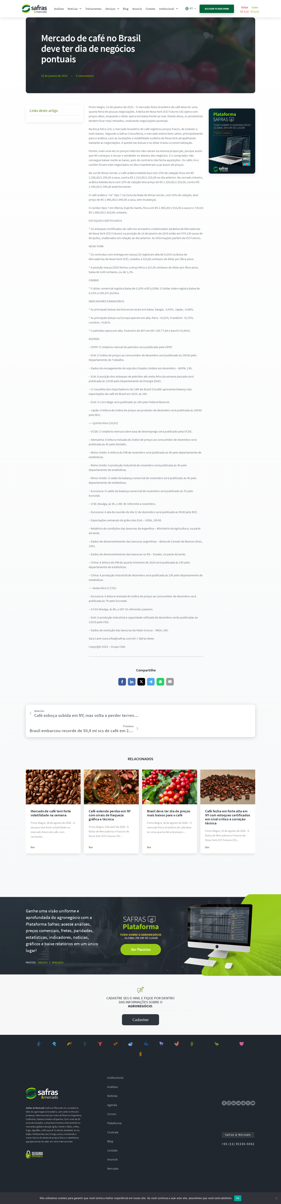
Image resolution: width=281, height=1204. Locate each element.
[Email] (170, 682)
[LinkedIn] (132, 682)
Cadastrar (140, 1019)
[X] (141, 682)
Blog (125, 9)
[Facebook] (122, 682)
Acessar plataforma (217, 8)
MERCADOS (57, 962)
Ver (33, 847)
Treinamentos (93, 9)
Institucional (166, 9)
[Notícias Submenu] (80, 8)
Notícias (73, 9)
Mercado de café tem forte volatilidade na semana (51, 813)
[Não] (276, 1198)
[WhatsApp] (160, 682)
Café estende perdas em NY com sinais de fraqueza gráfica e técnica (110, 815)
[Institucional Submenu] (177, 8)
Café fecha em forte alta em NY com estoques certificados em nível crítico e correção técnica (227, 817)
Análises (59, 9)
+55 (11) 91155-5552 (238, 1144)
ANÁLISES (43, 962)
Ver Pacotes (141, 949)
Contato (150, 9)
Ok (238, 1198)
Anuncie (137, 9)
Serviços (110, 9)
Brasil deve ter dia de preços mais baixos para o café (168, 813)
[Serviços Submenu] (118, 8)
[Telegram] (151, 682)
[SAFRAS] (34, 8)
